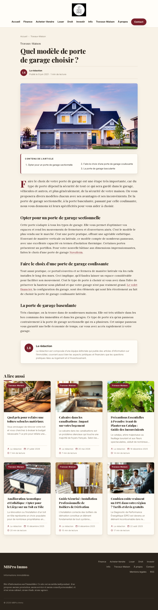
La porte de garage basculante (99, 168)
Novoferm (76, 252)
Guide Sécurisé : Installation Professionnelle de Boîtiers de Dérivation (78, 503)
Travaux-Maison (105, 21)
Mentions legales (138, 572)
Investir (80, 21)
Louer (61, 21)
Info (90, 21)
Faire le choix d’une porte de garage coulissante (108, 164)
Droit (70, 21)
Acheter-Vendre (45, 21)
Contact (138, 21)
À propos (123, 21)
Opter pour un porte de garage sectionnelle (50, 164)
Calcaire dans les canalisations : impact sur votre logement (73, 421)
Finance (27, 21)
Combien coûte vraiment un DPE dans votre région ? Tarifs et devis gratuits (128, 503)
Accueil (16, 21)
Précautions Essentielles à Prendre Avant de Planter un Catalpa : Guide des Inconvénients (127, 423)
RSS (152, 572)
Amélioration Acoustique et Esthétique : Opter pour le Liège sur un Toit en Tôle (25, 503)
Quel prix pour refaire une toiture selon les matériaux (25, 419)
